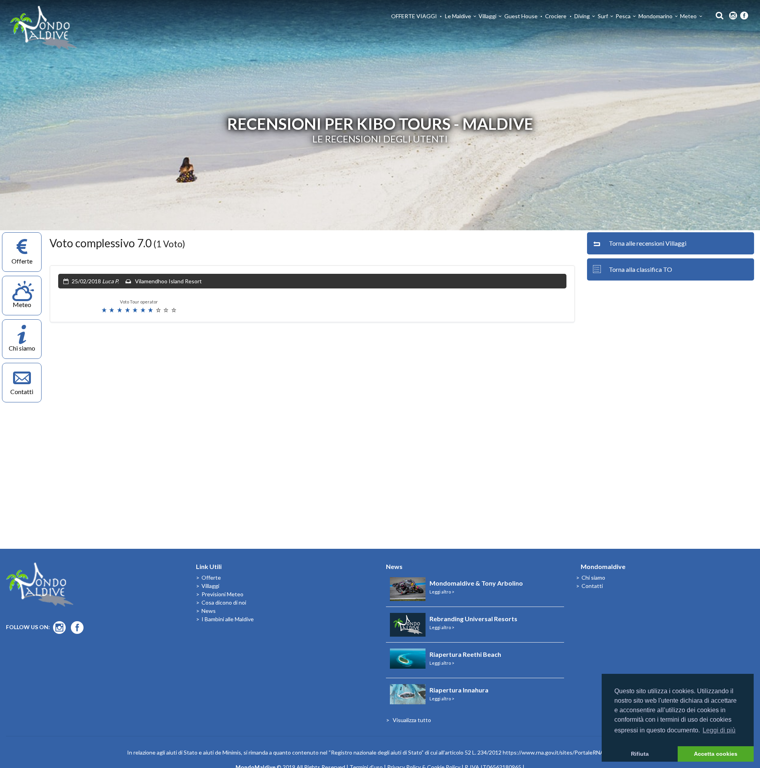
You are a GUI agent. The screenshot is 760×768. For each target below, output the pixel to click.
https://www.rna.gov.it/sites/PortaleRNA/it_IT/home (568, 752)
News (208, 610)
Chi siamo (593, 577)
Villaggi (487, 16)
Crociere (555, 16)
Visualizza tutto (412, 720)
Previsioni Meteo (222, 594)
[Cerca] (717, 15)
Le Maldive (458, 16)
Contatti (592, 585)
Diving (582, 16)
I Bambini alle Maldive (227, 619)
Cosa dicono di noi (223, 602)
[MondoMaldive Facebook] (744, 16)
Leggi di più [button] (719, 730)
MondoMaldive (43, 28)
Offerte (211, 577)
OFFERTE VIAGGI (414, 16)
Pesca (623, 16)
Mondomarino (655, 16)
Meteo (688, 16)
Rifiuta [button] (640, 754)
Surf (603, 16)
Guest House (521, 16)
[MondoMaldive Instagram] (733, 16)
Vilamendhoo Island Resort (168, 281)
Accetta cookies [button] (715, 754)
